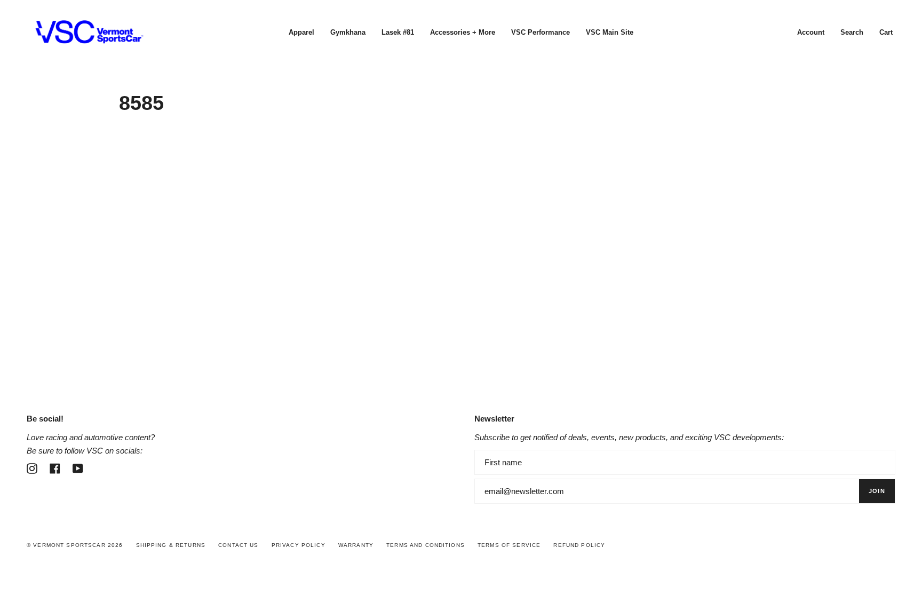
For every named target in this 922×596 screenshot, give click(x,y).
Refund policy (579, 545)
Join (877, 491)
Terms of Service (509, 545)
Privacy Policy (298, 545)
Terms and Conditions (425, 545)
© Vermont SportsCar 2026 (75, 545)
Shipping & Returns (171, 545)
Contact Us (238, 545)
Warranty (355, 545)
